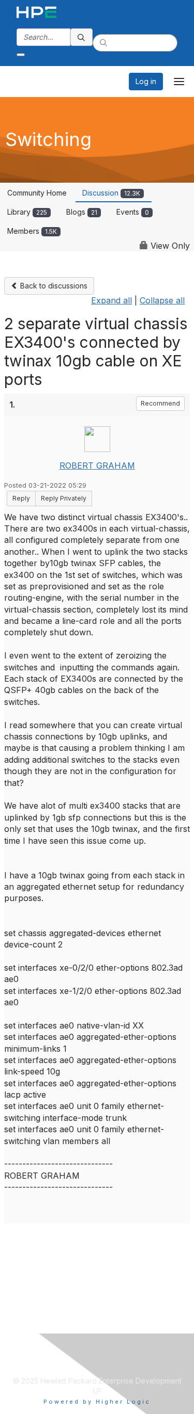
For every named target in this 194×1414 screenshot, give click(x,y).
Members (32, 231)
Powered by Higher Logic (97, 1401)
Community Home (37, 192)
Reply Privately (63, 498)
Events (132, 211)
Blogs (81, 211)
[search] (81, 37)
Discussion (111, 192)
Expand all (111, 300)
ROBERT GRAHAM (97, 465)
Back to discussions (52, 285)
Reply (21, 498)
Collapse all (162, 300)
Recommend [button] (160, 403)
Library (27, 211)
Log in (146, 81)
